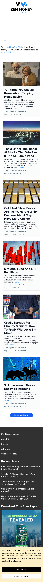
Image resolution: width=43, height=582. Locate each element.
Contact (4, 444)
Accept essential (21, 576)
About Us (5, 439)
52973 (17, 47)
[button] (5, 40)
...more (15, 108)
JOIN (8, 47)
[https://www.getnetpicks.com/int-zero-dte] (21, 529)
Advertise (5, 449)
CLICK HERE (7, 52)
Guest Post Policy (9, 454)
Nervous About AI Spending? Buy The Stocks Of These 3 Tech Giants (18, 497)
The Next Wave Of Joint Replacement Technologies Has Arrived (18, 482)
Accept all (21, 569)
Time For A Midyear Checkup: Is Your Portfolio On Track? (18, 475)
